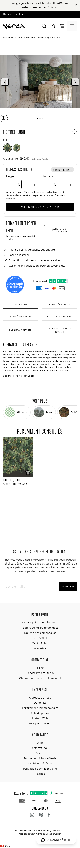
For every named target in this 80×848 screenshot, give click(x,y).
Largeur (21, 180)
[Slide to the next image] (75, 82)
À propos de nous (40, 697)
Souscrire (68, 586)
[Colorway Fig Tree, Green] (17, 148)
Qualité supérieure (20, 316)
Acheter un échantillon (59, 230)
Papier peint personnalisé (40, 633)
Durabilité (40, 702)
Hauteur (57, 180)
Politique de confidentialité (40, 768)
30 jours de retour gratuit (60, 330)
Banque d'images (40, 723)
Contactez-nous (40, 748)
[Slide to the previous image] (5, 82)
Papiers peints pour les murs (40, 622)
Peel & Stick (40, 638)
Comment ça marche (59, 316)
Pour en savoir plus (52, 265)
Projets (40, 667)
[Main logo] (15, 26)
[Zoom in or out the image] (4, 118)
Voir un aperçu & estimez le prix (40, 206)
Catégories (18, 37)
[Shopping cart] (62, 26)
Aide (40, 743)
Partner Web (40, 718)
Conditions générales (40, 763)
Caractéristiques (59, 304)
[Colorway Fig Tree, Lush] (7, 147)
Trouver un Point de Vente (40, 758)
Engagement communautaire (40, 708)
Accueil (6, 37)
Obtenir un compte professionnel (40, 678)
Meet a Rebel (40, 643)
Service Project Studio (40, 673)
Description (20, 304)
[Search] (44, 26)
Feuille (41, 37)
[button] (53, 26)
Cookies (40, 774)
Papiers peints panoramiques (40, 627)
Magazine (40, 648)
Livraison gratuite (20, 330)
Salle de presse (40, 713)
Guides (40, 753)
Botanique (30, 37)
